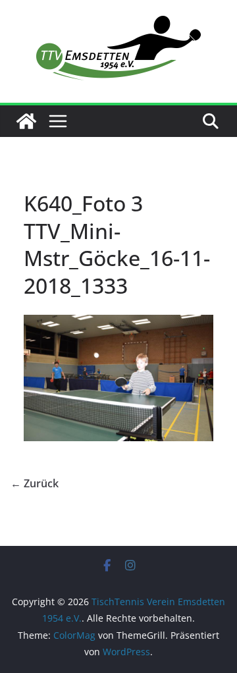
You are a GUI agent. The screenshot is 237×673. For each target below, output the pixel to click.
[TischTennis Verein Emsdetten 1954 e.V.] (26, 121)
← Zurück (35, 483)
